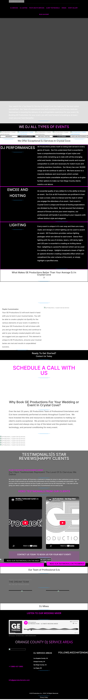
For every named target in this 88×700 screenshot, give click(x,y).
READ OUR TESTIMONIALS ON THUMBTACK (67, 563)
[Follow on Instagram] (69, 1)
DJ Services (14, 8)
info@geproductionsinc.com (17, 1)
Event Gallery (73, 8)
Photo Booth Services (36, 8)
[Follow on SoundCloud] (77, 1)
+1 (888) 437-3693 (16, 666)
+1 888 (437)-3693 (44, 559)
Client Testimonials (53, 8)
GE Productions (12, 635)
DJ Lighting (23, 8)
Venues (64, 8)
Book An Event (44, 14)
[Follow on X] (73, 658)
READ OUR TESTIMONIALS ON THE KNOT (23, 560)
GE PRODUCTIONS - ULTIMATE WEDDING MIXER (26, 635)
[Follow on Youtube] (73, 1)
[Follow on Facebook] (66, 1)
